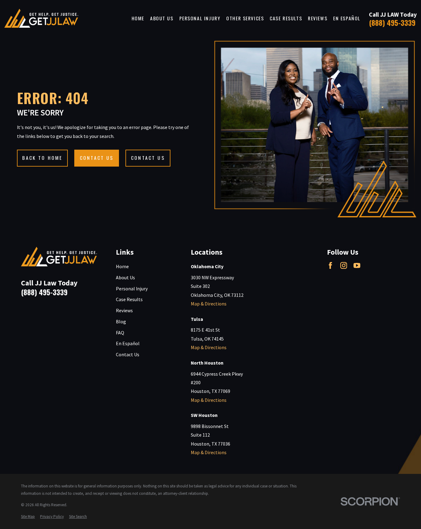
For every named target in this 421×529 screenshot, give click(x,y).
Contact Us (127, 354)
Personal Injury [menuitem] (200, 18)
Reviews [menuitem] (317, 18)
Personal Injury (132, 288)
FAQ (120, 332)
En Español (128, 343)
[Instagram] (343, 265)
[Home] (41, 18)
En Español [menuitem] (346, 18)
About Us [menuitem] (162, 18)
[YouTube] (357, 265)
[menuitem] (28, 516)
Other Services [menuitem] (245, 18)
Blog (121, 321)
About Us (125, 277)
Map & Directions (209, 304)
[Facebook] (330, 265)
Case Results (129, 299)
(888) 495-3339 (392, 22)
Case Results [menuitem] (286, 18)
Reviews (124, 310)
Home (122, 266)
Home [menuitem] (138, 18)
